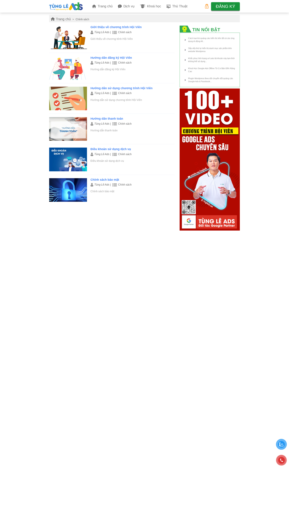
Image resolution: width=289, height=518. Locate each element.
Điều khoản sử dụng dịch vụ (110, 149)
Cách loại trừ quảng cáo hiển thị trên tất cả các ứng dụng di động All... (211, 39)
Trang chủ (105, 6)
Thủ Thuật (179, 6)
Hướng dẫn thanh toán (106, 118)
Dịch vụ (128, 6)
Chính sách (125, 32)
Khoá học (154, 6)
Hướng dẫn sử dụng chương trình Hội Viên (121, 88)
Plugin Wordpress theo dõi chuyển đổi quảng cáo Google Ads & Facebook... (210, 80)
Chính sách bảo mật (104, 179)
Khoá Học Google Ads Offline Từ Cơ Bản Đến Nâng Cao (211, 70)
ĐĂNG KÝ (225, 6)
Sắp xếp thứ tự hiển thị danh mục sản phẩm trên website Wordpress (210, 50)
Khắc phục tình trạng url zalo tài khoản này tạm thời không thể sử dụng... (211, 60)
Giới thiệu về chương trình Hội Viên (116, 27)
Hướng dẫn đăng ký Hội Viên (111, 57)
